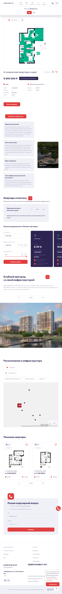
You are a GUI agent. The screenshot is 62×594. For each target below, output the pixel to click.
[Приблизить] (54, 423)
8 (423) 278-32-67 (10, 565)
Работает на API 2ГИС (45, 424)
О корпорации (36, 554)
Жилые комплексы (8, 547)
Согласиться (53, 584)
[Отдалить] (50, 423)
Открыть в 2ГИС (54, 425)
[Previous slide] (32, 209)
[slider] (26, 256)
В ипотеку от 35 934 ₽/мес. (29, 78)
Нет (34, 12)
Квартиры (6, 554)
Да (29, 12)
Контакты (35, 547)
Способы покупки (8, 550)
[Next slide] (43, 209)
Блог (5, 557)
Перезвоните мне (8, 567)
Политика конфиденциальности (35, 578)
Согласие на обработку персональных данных (38, 575)
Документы (36, 550)
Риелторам (35, 557)
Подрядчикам (36, 561)
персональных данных (26, 506)
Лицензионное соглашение (44, 425)
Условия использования (33, 581)
